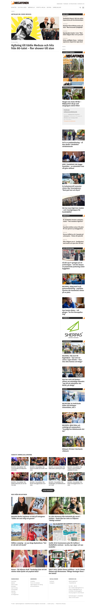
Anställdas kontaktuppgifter (75, 591)
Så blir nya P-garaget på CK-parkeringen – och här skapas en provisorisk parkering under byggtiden (73, 266)
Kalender (13, 591)
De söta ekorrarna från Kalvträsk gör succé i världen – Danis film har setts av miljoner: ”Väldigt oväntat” (64, 518)
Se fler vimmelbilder (48, 490)
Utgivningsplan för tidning (36, 584)
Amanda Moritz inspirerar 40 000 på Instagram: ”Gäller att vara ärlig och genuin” (28, 517)
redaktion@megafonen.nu (77, 587)
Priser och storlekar (35, 583)
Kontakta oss (80, 4)
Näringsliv (31, 7)
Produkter (32, 581)
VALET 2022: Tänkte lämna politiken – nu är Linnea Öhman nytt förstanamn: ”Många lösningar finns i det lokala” (67, 571)
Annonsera (59, 4)
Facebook (52, 581)
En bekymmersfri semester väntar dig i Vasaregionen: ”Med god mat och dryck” (72, 188)
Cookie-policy (50, 603)
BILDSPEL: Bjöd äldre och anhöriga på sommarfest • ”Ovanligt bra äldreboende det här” (73, 428)
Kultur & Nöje (22, 7)
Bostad (49, 7)
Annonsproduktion (34, 586)
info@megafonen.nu (77, 589)
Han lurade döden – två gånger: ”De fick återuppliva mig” (72, 312)
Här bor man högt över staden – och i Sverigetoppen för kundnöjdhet (73, 210)
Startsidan (13, 581)
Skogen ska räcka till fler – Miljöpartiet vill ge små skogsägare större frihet (71, 104)
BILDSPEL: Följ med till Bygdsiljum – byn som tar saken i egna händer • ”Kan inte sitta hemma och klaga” (72, 359)
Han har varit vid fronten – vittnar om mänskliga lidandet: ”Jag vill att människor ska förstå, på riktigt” (73, 382)
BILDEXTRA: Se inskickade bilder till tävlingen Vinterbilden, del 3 (71, 405)
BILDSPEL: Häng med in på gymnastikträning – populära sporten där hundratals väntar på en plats (73, 289)
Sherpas (64, 603)
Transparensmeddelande (69, 121)
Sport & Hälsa (40, 7)
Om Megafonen (73, 4)
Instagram (52, 583)
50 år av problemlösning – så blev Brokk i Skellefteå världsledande (72, 144)
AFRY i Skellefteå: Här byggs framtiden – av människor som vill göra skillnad (73, 166)
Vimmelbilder (57, 7)
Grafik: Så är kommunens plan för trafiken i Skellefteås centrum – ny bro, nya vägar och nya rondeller (66, 545)
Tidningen (65, 4)
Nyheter (13, 7)
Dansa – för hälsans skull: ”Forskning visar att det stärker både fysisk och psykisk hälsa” (29, 570)
